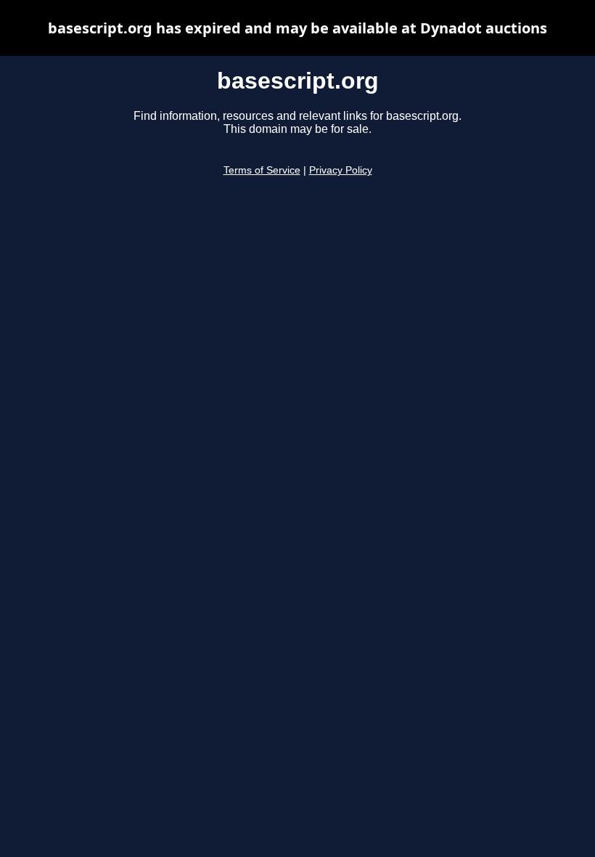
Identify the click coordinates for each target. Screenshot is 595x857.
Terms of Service (261, 170)
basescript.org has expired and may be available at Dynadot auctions (297, 28)
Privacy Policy (340, 170)
